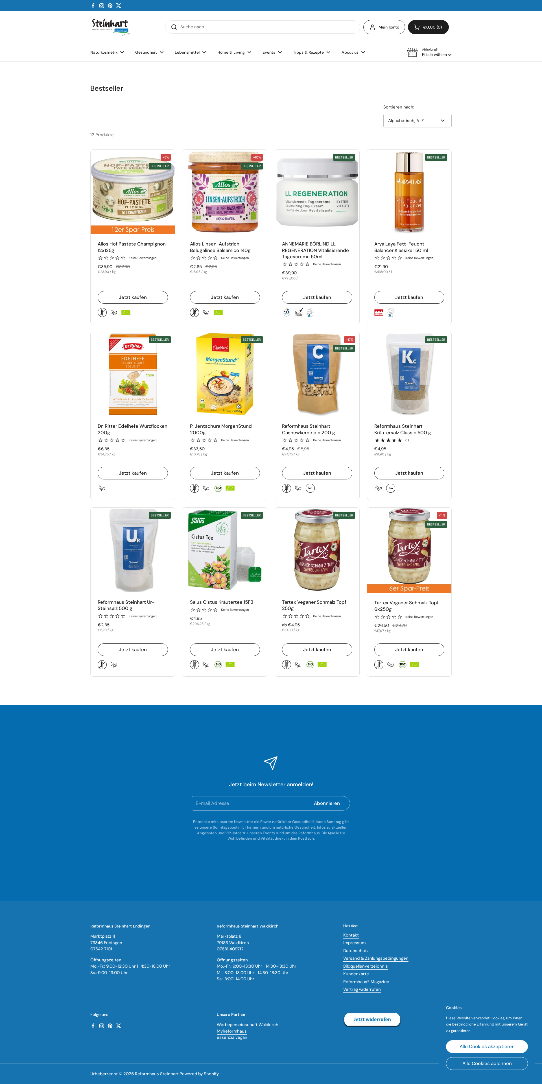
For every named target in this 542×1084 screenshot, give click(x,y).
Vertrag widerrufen (362, 989)
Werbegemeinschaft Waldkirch (247, 1024)
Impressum (354, 943)
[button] (429, 52)
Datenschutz (356, 950)
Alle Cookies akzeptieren (487, 1046)
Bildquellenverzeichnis (365, 966)
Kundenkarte (356, 974)
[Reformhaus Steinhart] (110, 27)
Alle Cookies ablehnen (487, 1063)
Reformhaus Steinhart (157, 1074)
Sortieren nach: (398, 107)
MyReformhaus (232, 1031)
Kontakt (351, 935)
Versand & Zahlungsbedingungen (375, 958)
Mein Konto (389, 27)
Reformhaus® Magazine (366, 982)
